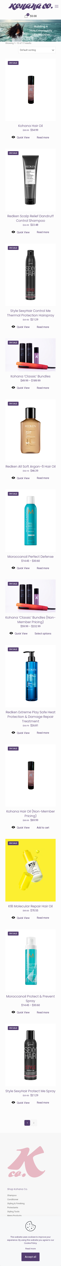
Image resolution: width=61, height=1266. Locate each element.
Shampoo (12, 1195)
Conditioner (12, 1199)
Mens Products (14, 1215)
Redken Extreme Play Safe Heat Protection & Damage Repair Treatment (30, 716)
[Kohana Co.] (30, 6)
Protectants (12, 1207)
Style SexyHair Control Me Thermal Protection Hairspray (30, 313)
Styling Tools (13, 1211)
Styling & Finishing (16, 1203)
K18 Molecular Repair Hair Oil (30, 906)
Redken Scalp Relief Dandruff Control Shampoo (30, 218)
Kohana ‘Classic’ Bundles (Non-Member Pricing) (30, 619)
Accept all (30, 1256)
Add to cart (43, 827)
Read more (43, 137)
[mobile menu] (56, 6)
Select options (43, 633)
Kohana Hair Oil (30, 125)
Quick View (23, 137)
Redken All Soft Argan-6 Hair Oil (31, 466)
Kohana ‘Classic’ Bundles (30, 376)
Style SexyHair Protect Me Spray (30, 1091)
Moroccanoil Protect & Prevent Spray (30, 998)
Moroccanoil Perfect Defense (30, 556)
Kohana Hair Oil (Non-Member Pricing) (30, 813)
